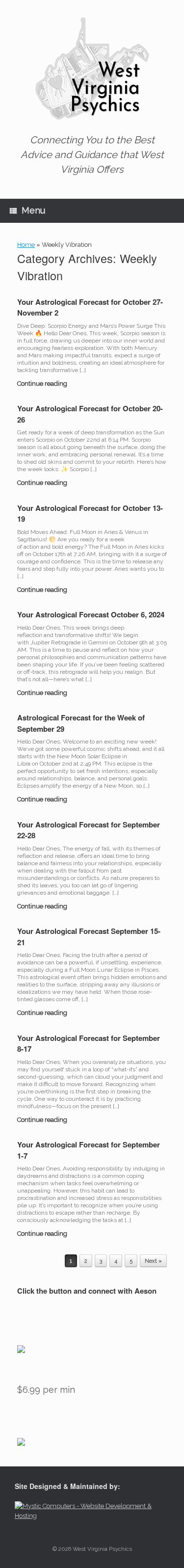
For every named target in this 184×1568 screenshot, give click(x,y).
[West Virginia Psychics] (92, 68)
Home (26, 244)
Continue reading (43, 383)
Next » (153, 1261)
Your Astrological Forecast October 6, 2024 (90, 614)
